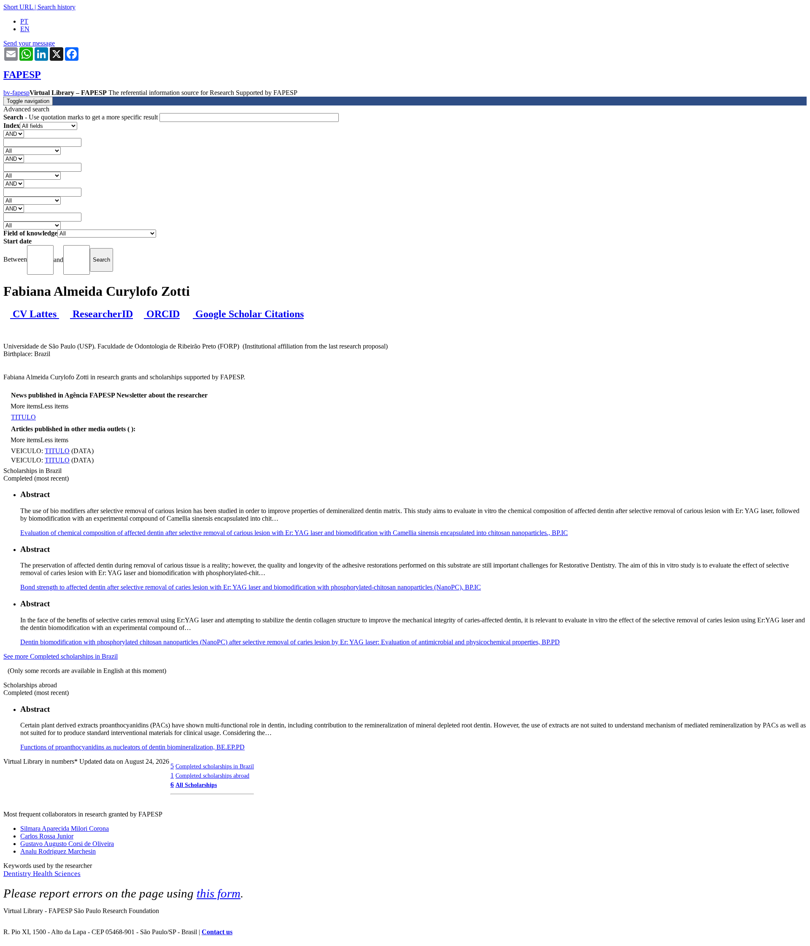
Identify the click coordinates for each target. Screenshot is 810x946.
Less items (54, 406)
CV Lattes (34, 313)
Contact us (217, 931)
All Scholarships (196, 784)
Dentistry (18, 874)
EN (25, 28)
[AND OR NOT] (13, 133)
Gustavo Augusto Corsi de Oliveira (67, 843)
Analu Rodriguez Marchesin (58, 851)
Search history (57, 7)
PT (24, 21)
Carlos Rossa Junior (46, 836)
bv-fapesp (16, 92)
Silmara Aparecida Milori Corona (64, 828)
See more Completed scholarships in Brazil (60, 656)
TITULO (23, 417)
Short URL (18, 7)
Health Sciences (57, 874)
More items (25, 406)
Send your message (29, 43)
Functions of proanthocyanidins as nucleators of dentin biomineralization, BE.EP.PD (132, 747)
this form (218, 893)
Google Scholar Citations (248, 313)
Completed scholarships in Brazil (215, 766)
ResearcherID (101, 313)
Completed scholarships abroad (212, 775)
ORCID (162, 313)
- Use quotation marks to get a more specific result (81, 117)
